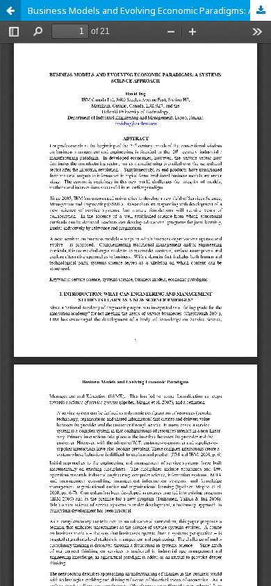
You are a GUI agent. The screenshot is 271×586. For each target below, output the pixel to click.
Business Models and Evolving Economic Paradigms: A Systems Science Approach (149, 10)
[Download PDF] (260, 10)
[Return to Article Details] (10, 10)
